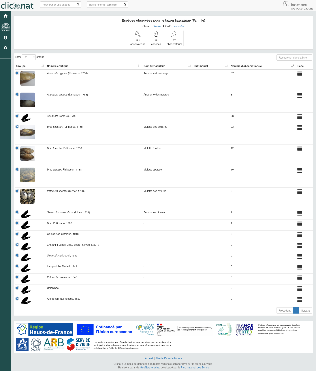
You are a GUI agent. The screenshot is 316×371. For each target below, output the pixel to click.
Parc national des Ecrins (195, 367)
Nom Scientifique (57, 66)
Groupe (21, 66)
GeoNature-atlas (149, 367)
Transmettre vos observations (302, 6)
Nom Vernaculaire (154, 66)
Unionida (179, 26)
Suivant (305, 310)
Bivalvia (157, 26)
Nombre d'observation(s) (246, 66)
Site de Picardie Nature (168, 358)
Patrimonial (201, 66)
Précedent (285, 310)
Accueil (149, 358)
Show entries (29, 56)
